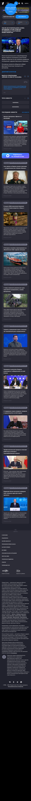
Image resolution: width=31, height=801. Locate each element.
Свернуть (15, 531)
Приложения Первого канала (9, 544)
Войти (26, 3)
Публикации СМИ (6, 565)
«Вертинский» (16, 617)
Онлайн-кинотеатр (6, 541)
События (4, 562)
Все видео (4, 550)
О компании (5, 535)
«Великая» (9, 617)
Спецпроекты (5, 538)
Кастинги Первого (6, 547)
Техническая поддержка (7, 559)
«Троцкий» (4, 617)
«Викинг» (24, 615)
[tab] (22, 17)
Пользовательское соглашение (9, 553)
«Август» (14, 614)
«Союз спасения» (10, 615)
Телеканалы (14, 653)
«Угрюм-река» (18, 615)
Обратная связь (5, 556)
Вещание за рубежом (20, 573)
